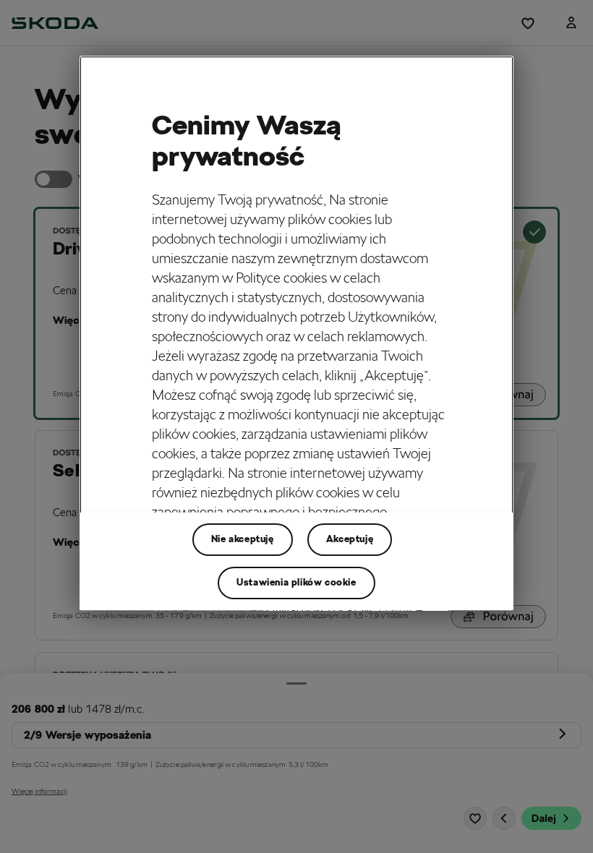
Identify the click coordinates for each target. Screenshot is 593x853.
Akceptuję (349, 539)
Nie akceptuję (242, 539)
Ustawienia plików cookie (296, 582)
